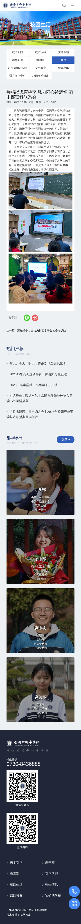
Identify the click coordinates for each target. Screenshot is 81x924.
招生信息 (51, 884)
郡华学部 (51, 873)
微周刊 (40, 60)
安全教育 (40, 68)
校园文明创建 (40, 75)
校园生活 (16, 884)
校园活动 (40, 52)
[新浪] (35, 318)
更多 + (65, 439)
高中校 (50, 862)
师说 (63, 60)
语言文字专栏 (17, 75)
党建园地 (63, 52)
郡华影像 (17, 60)
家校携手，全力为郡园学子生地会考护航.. (42, 330)
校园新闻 (17, 52)
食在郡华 (63, 68)
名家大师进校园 (17, 68)
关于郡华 (16, 862)
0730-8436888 (23, 764)
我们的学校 (53, 895)
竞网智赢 (25, 914)
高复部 (14, 873)
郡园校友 (16, 895)
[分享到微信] (27, 318)
